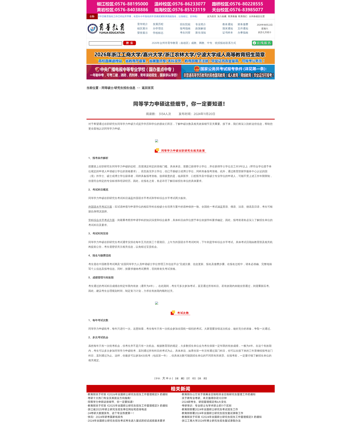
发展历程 (158, 24)
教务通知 (227, 24)
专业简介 (200, 24)
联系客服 (232, 16)
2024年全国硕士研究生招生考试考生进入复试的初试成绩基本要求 (126, 420)
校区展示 (142, 28)
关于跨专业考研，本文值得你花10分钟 (204, 398)
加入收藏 (221, 16)
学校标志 (158, 32)
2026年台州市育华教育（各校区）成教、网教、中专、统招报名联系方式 (194, 43)
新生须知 (200, 32)
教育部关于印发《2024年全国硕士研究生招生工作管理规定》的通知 (222, 417)
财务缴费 (243, 24)
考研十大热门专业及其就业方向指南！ (110, 398)
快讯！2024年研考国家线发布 (105, 417)
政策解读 (200, 28)
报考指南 (185, 28)
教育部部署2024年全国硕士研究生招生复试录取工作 (212, 413)
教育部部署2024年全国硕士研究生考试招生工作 (210, 409)
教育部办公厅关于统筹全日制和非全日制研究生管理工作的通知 (219, 394)
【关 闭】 (202, 378)
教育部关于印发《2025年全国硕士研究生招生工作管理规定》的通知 (128, 405)
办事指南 (243, 32)
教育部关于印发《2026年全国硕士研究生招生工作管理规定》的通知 (128, 394)
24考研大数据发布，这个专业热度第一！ (112, 413)
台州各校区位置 (256, 16)
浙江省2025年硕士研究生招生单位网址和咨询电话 (117, 409)
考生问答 (185, 32)
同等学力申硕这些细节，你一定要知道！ (111, 402)
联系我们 (242, 16)
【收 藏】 (179, 378)
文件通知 (243, 28)
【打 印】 (191, 378)
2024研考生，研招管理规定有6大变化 (204, 402)
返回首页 (148, 87)
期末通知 (227, 28)
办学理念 (158, 28)
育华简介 (142, 24)
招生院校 (185, 24)
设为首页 (211, 16)
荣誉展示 (142, 32)
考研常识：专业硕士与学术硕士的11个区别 (206, 405)
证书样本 (227, 32)
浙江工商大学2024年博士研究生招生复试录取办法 (211, 420)
